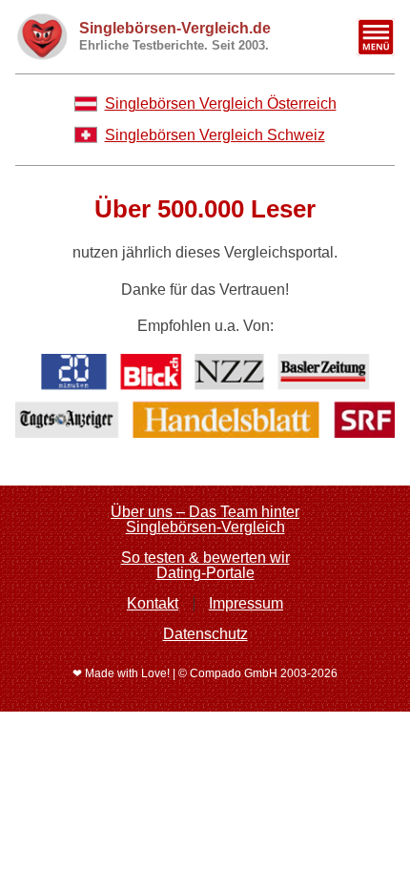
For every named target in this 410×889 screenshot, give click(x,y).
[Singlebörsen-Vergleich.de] (41, 36)
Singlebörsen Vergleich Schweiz (215, 135)
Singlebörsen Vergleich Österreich (221, 103)
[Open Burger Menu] (376, 37)
